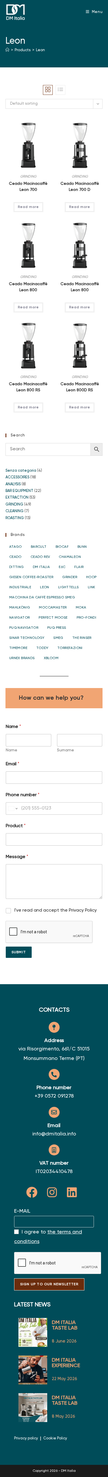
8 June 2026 (64, 1341)
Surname (65, 750)
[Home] (7, 50)
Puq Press (56, 628)
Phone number (22, 795)
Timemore (18, 648)
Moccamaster (53, 607)
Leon (40, 50)
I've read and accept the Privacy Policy (55, 910)
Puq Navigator (23, 628)
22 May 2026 (64, 1379)
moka (81, 607)
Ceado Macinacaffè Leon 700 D (79, 187)
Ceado (15, 557)
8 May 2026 (63, 1416)
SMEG (58, 638)
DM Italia (41, 567)
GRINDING (28, 176)
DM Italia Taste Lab (64, 1400)
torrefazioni (70, 648)
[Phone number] (54, 1074)
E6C (62, 567)
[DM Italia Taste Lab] (32, 1407)
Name (11, 750)
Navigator (19, 617)
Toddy (42, 648)
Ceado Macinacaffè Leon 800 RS (28, 387)
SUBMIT (19, 952)
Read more (28, 207)
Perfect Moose (53, 617)
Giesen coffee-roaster (31, 577)
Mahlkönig (19, 607)
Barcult (39, 547)
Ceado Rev (40, 557)
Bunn (82, 547)
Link (91, 587)
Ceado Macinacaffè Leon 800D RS (79, 387)
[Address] (54, 1027)
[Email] (54, 1112)
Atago (15, 547)
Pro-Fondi (86, 617)
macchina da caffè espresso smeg (42, 597)
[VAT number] (54, 1149)
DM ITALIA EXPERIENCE (66, 1363)
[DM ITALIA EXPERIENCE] (32, 1370)
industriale (20, 587)
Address (54, 1040)
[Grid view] (48, 90)
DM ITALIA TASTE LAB (64, 1325)
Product (16, 826)
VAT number (54, 1163)
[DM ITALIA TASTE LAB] (32, 1332)
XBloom (51, 658)
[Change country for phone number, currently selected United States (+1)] (12, 808)
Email (12, 764)
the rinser (82, 638)
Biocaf (62, 547)
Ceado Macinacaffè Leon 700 (28, 187)
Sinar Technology (26, 638)
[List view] (60, 90)
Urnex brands (22, 658)
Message (17, 857)
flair (79, 567)
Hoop (91, 577)
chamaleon (70, 557)
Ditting (16, 567)
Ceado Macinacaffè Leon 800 (28, 287)
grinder (69, 577)
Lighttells (68, 587)
